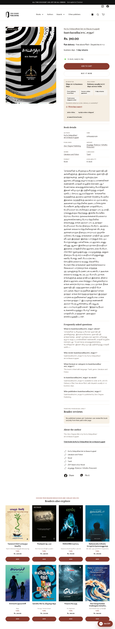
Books (38, 14)
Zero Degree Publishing (72, 146)
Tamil (89, 154)
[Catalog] (92, 14)
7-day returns (82, 50)
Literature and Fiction (71, 154)
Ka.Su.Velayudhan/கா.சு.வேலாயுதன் (82, 29)
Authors (50, 14)
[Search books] (97, 14)
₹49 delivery (69, 44)
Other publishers (74, 14)
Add (17, 559)
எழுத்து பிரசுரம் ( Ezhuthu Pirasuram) (97, 146)
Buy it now (86, 73)
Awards (59, 14)
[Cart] (103, 14)
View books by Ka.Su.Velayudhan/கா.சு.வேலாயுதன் (84, 441)
